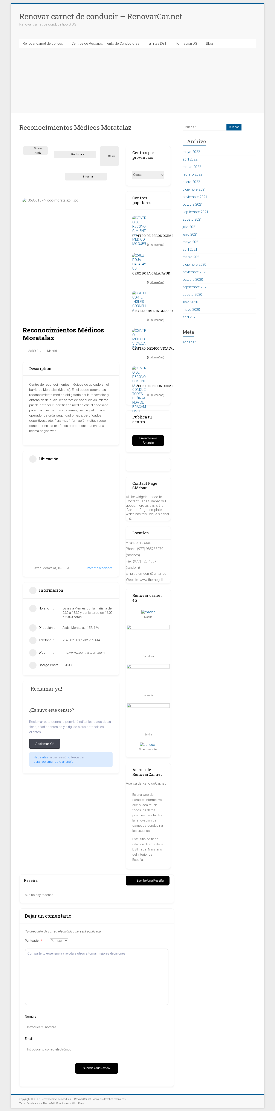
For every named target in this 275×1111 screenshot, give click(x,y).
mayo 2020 (191, 310)
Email (28, 1039)
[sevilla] (148, 705)
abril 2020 (190, 317)
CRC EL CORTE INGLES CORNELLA (153, 310)
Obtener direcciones (99, 568)
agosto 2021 (192, 219)
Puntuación (34, 940)
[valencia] (148, 666)
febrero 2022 (192, 174)
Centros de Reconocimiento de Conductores (105, 43)
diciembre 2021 (194, 189)
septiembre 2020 (195, 287)
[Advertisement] (137, 80)
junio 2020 (190, 302)
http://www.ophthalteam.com (84, 653)
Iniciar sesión (58, 757)
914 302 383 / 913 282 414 (81, 640)
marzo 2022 (192, 167)
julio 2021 (190, 227)
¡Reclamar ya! (44, 744)
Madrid (52, 351)
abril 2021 (190, 249)
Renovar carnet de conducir (44, 43)
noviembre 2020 (195, 272)
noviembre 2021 (195, 197)
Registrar (77, 757)
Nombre (30, 1017)
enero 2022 (191, 182)
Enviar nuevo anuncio (148, 440)
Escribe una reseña (150, 880)
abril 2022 (190, 159)
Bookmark (77, 154)
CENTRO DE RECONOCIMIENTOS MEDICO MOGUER (153, 235)
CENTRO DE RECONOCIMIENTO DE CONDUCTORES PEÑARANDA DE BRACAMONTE (153, 386)
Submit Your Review (96, 1068)
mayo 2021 (191, 242)
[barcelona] (148, 627)
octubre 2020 (193, 279)
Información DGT (186, 43)
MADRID (33, 351)
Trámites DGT (156, 43)
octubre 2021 (193, 204)
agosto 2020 (192, 295)
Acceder (189, 342)
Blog (209, 43)
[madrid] (148, 612)
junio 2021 (190, 234)
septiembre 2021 (195, 212)
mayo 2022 (191, 152)
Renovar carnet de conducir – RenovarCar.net (100, 16)
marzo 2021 (192, 257)
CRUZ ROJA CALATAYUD (151, 273)
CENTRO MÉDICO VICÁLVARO (153, 348)
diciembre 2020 (194, 264)
